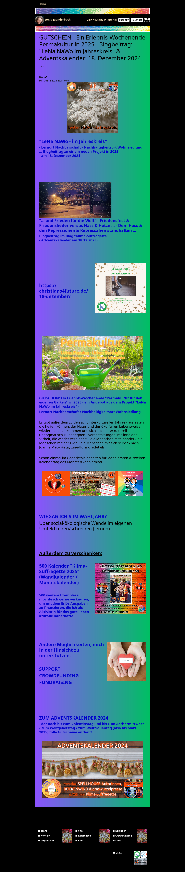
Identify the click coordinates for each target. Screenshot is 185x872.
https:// (48, 285)
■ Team (42, 830)
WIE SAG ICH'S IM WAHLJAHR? (73, 516)
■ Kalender (119, 830)
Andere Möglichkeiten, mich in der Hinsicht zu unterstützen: (71, 650)
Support (124, 20)
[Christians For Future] (137, 854)
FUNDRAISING (55, 682)
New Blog (147, 20)
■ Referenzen (83, 835)
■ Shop (117, 840)
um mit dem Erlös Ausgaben (64, 603)
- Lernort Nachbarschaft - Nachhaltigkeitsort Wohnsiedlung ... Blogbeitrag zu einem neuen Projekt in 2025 (90, 149)
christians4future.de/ (63, 291)
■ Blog (79, 840)
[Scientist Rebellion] (143, 854)
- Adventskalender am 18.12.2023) (68, 240)
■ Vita (79, 830)
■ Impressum (46, 840)
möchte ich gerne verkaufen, (64, 599)
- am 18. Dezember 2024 (59, 155)
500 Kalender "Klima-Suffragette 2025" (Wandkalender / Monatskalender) (63, 574)
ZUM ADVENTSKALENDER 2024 (74, 718)
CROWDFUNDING (59, 675)
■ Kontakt (44, 835)
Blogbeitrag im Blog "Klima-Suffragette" (73, 235)
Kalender (137, 20)
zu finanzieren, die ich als (61, 607)
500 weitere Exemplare (59, 595)
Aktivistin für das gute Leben (64, 611)
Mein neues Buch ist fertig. (101, 19)
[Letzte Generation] (140, 861)
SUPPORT (50, 669)
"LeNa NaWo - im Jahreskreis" (73, 141)
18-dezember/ (55, 296)
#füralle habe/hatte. (57, 615)
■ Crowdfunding (122, 835)
